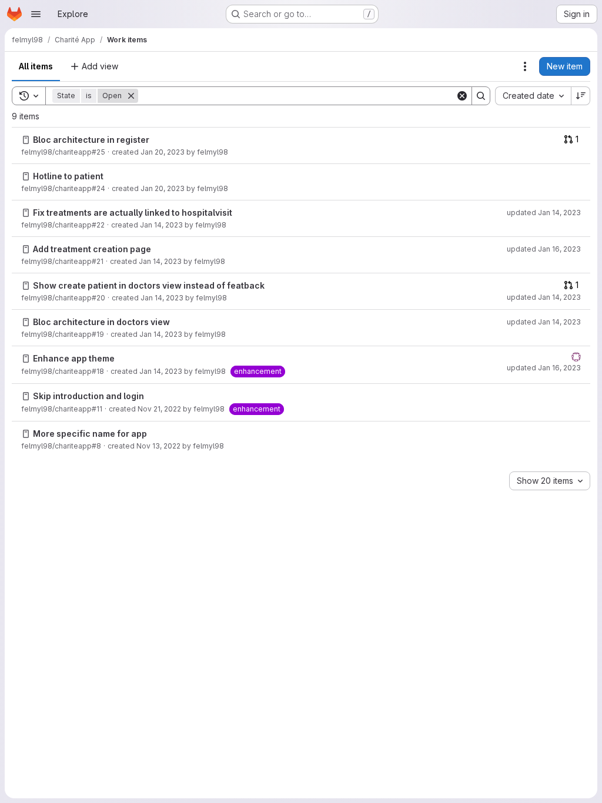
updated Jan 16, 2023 (544, 249)
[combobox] (533, 95)
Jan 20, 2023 (163, 152)
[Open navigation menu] (35, 14)
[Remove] (131, 96)
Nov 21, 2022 (159, 408)
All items (36, 66)
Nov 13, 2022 (158, 445)
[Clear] (462, 96)
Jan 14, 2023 (161, 224)
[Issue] (26, 140)
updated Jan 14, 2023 (544, 212)
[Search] (480, 95)
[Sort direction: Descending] (580, 95)
